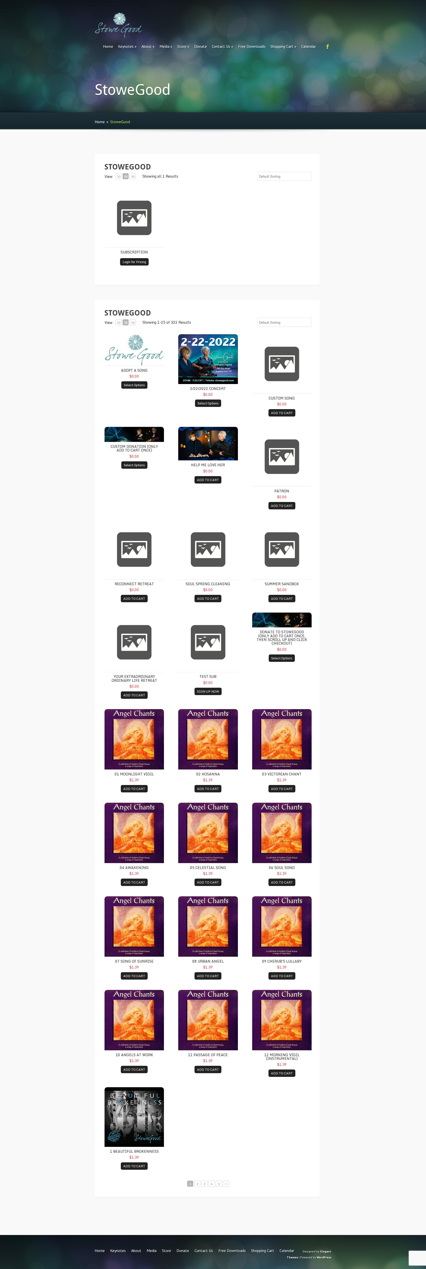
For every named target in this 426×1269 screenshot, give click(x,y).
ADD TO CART (282, 413)
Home (108, 46)
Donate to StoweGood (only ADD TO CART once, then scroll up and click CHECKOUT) (282, 637)
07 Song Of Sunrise (134, 961)
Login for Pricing (134, 262)
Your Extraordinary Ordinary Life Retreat (134, 678)
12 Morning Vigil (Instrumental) (282, 1056)
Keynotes (126, 46)
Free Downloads (252, 46)
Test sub (207, 676)
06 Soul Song (282, 867)
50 (133, 176)
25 (125, 176)
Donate (200, 46)
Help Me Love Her (208, 465)
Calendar (308, 46)
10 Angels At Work (134, 1055)
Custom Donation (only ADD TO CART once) (134, 448)
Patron (281, 491)
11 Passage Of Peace (208, 1055)
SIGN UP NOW (208, 691)
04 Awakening (134, 867)
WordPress (324, 1257)
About (147, 46)
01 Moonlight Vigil (134, 774)
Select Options (134, 385)
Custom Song (282, 398)
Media (164, 46)
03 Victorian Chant (282, 774)
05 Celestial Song (208, 867)
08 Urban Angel (208, 961)
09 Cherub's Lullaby (282, 961)
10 (118, 176)
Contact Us (221, 46)
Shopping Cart (281, 46)
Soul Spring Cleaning (208, 584)
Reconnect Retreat (134, 584)
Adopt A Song (134, 370)
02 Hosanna (208, 774)
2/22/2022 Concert (208, 388)
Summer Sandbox (282, 584)
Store (181, 46)
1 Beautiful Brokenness (134, 1151)
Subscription (134, 252)
